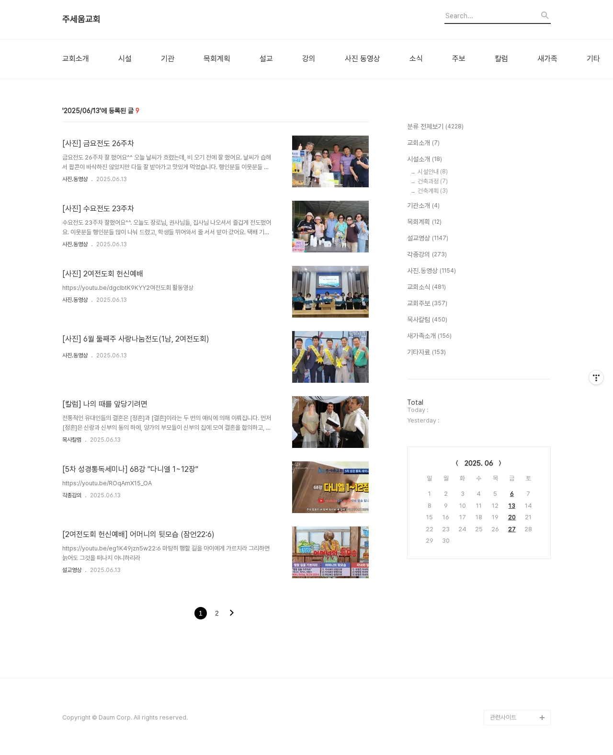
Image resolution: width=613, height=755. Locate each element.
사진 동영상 (362, 59)
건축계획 (433, 190)
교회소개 (75, 59)
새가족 (547, 59)
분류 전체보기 (435, 126)
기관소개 (423, 205)
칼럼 (501, 59)
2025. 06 (479, 463)
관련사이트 (503, 717)
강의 (309, 59)
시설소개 (424, 159)
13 (512, 505)
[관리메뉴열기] (596, 377)
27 (512, 529)
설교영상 (71, 570)
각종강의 (71, 495)
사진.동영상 (75, 179)
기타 (593, 59)
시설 (125, 59)
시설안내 (433, 171)
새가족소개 (429, 336)
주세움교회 (81, 19)
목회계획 (217, 59)
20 (512, 517)
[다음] (232, 613)
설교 (266, 59)
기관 (167, 59)
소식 (416, 59)
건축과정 (433, 181)
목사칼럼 (71, 439)
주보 (458, 59)
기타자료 (426, 352)
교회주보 (427, 303)
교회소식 (426, 287)
